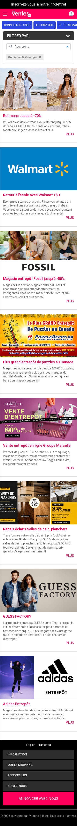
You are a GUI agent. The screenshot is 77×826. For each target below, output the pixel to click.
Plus (70, 134)
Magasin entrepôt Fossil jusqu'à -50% (34, 278)
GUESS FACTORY (17, 616)
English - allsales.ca (38, 744)
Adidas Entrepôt (16, 704)
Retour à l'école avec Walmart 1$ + (32, 195)
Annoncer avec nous (38, 798)
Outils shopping (20, 765)
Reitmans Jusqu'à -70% (22, 115)
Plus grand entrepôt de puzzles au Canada (38, 362)
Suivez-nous (17, 786)
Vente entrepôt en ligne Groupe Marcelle (37, 445)
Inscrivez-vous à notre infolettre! (38, 4)
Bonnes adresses (17, 25)
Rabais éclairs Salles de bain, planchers (35, 529)
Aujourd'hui (45, 25)
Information (17, 754)
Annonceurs (17, 775)
